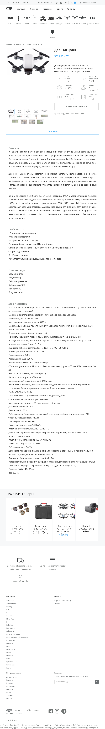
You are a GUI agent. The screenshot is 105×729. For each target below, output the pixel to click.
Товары (17, 44)
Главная (9, 44)
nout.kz (36, 710)
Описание (52, 131)
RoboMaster (10, 631)
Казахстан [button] (13, 2)
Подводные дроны (13, 634)
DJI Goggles (10, 640)
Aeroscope (10, 600)
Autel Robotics (11, 604)
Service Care (10, 665)
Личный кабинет (12, 677)
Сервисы (34, 9)
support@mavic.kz (20, 581)
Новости (59, 9)
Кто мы (9, 692)
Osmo (8, 653)
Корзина (9, 680)
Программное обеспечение (17, 637)
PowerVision (10, 628)
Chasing (9, 607)
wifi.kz (29, 710)
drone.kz (9, 713)
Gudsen (9, 616)
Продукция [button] (21, 9)
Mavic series (10, 649)
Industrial (9, 643)
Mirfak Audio (10, 619)
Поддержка (47, 9)
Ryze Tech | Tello (12, 662)
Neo (7, 622)
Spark (23, 44)
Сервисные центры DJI (62, 600)
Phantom (9, 656)
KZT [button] (25, 2)
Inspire (8, 646)
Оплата (9, 698)
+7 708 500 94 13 (45, 2)
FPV (7, 613)
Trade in (57, 604)
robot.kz (19, 713)
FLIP (7, 610)
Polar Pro (9, 625)
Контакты (71, 9)
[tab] (52, 131)
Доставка (9, 695)
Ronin (8, 659)
